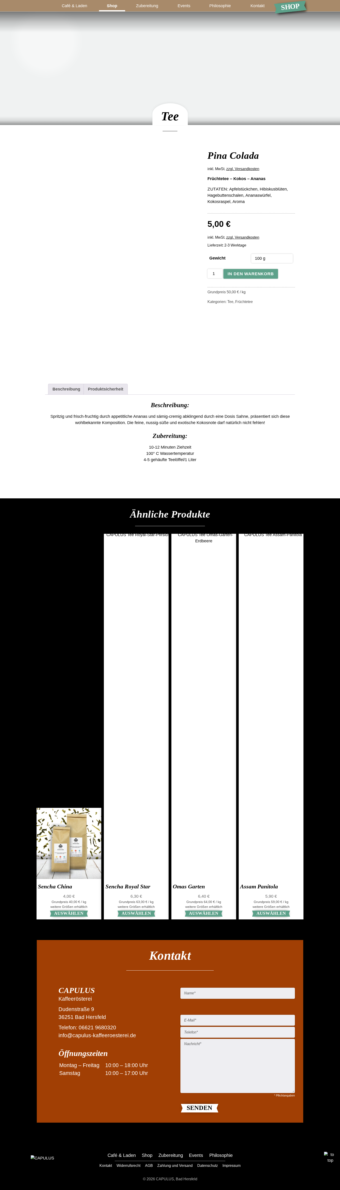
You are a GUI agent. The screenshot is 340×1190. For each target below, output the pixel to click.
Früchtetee (244, 302)
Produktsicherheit (105, 389)
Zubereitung (147, 5)
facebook (290, 1158)
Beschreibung (66, 389)
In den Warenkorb (251, 274)
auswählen (68, 913)
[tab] (66, 389)
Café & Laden (74, 5)
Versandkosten (247, 169)
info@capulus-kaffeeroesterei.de (97, 1035)
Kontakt (257, 5)
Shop (290, 7)
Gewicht (217, 258)
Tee (230, 302)
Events (184, 5)
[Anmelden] (330, 5)
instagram (305, 1158)
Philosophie (220, 5)
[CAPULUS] (46, 37)
